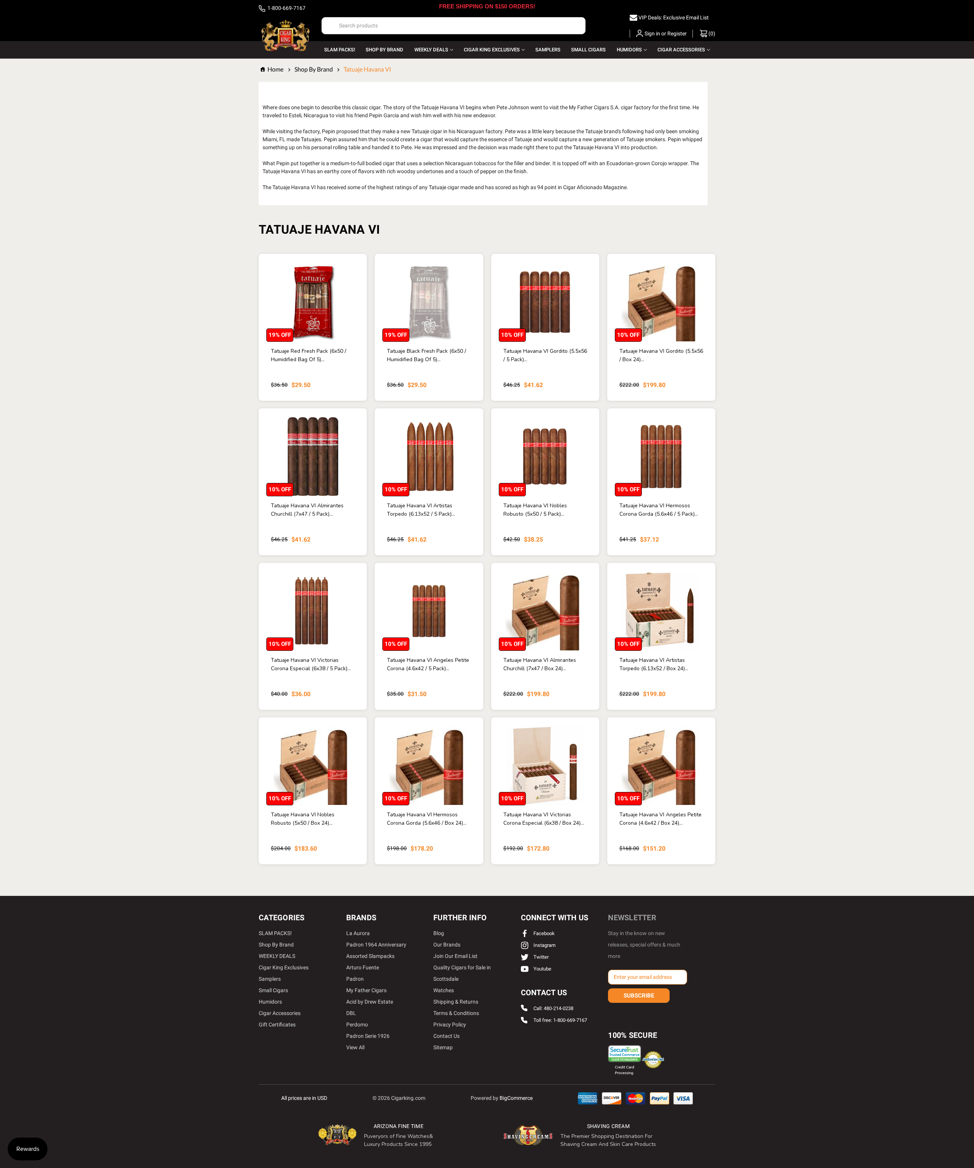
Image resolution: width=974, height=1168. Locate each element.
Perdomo (357, 1024)
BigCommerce (516, 1098)
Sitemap (443, 1047)
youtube (541, 969)
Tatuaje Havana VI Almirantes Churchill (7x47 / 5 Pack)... (307, 510)
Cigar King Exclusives (492, 50)
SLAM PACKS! (339, 50)
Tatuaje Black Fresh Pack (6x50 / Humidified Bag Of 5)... (426, 355)
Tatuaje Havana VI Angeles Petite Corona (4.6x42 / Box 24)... (660, 819)
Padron (355, 979)
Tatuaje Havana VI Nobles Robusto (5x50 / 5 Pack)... (535, 510)
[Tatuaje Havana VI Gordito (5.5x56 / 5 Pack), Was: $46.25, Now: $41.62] (545, 302)
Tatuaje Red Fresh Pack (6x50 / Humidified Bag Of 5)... (308, 355)
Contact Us (446, 1036)
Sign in (652, 33)
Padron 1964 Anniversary (376, 945)
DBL (351, 1013)
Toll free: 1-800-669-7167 (560, 1020)
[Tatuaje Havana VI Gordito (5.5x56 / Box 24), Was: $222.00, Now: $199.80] (661, 302)
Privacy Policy (449, 1024)
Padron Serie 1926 (368, 1036)
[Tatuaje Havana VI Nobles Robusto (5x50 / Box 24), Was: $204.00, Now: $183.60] (312, 766)
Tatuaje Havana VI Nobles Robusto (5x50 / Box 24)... (302, 819)
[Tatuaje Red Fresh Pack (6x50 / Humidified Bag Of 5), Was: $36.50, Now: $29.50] (312, 302)
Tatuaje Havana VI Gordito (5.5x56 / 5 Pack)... (545, 355)
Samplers (547, 50)
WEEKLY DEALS (431, 50)
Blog (438, 933)
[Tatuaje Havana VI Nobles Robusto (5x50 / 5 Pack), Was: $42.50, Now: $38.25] (545, 456)
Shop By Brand (384, 50)
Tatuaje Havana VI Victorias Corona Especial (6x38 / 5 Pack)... (311, 664)
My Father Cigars (366, 990)
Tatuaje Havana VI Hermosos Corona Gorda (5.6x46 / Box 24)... (426, 819)
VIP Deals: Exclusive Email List (673, 17)
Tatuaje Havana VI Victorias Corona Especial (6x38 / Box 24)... (543, 819)
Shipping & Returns (455, 1002)
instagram (543, 945)
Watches (443, 990)
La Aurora (358, 933)
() (711, 33)
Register (677, 33)
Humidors (629, 50)
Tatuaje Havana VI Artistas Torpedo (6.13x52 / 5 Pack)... (421, 510)
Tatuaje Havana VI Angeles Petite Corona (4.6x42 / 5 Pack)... (428, 664)
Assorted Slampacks (370, 956)
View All (355, 1047)
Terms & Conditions (456, 1013)
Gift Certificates (277, 1024)
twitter (540, 957)
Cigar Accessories (681, 50)
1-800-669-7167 (286, 8)
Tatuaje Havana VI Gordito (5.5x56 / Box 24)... (661, 355)
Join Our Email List (455, 956)
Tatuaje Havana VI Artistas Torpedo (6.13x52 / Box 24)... (653, 664)
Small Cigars (588, 50)
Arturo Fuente (362, 967)
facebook (543, 933)
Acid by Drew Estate (369, 1002)
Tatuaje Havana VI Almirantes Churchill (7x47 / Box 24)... (539, 664)
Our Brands (446, 945)
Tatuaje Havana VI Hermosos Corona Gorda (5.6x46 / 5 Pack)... (658, 510)
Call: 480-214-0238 (553, 1008)
